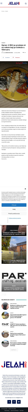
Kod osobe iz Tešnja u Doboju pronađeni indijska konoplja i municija (18, 344)
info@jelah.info (19, 397)
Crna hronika (14, 230)
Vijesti (6, 11)
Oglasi (14, 285)
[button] (25, 189)
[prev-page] (3, 294)
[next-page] (5, 294)
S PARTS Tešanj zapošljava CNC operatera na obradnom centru (14, 288)
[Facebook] (9, 402)
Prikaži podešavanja (14, 213)
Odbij (14, 209)
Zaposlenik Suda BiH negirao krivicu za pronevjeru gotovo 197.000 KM (14, 261)
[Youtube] (19, 402)
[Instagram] (14, 402)
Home (3, 11)
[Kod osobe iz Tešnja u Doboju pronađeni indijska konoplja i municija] (5, 343)
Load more (13, 349)
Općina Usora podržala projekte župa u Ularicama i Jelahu (18, 335)
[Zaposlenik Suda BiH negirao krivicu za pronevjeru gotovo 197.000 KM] (14, 250)
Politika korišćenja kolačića (15, 218)
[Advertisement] (14, 27)
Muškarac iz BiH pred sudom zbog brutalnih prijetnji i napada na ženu (14, 233)
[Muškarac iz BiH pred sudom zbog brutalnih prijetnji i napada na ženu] (5, 306)
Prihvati (14, 205)
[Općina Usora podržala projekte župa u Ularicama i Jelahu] (5, 334)
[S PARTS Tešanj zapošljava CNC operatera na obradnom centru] (14, 278)
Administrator (9, 52)
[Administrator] (3, 53)
